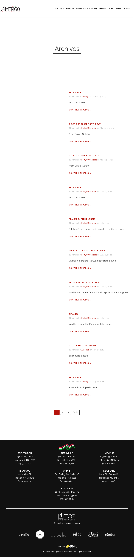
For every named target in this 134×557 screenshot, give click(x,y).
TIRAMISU (74, 314)
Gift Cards (70, 8)
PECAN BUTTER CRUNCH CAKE (84, 282)
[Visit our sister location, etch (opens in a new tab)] (58, 534)
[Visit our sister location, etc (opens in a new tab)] (77, 533)
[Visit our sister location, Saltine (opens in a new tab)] (110, 534)
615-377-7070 (24, 463)
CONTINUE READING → (80, 110)
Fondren (67, 471)
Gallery (119, 8)
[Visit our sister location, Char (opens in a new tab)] (40, 532)
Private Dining (82, 8)
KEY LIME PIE (75, 92)
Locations (58, 8)
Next (75, 412)
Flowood (24, 471)
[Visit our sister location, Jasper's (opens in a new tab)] (93, 533)
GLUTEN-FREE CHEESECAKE (82, 346)
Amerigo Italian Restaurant (61, 552)
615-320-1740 (67, 463)
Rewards (102, 8)
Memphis (109, 453)
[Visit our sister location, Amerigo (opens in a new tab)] (24, 534)
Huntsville (67, 488)
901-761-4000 (109, 463)
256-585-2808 (67, 499)
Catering (93, 8)
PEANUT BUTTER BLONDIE (82, 219)
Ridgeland (109, 471)
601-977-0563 (109, 481)
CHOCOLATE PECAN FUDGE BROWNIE (87, 251)
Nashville (67, 453)
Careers (111, 8)
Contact (127, 8)
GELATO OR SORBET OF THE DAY (85, 124)
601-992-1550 (25, 481)
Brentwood (25, 453)
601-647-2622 (67, 481)
